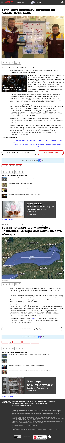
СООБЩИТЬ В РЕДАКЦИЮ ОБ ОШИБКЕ (21, 405)
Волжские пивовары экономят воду (26, 146)
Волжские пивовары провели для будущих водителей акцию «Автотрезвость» (29, 188)
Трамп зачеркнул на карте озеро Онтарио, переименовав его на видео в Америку (30, 370)
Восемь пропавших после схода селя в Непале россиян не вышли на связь (28, 359)
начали (49, 305)
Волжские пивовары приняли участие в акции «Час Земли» (24, 194)
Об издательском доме (41, 401)
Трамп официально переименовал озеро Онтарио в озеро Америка (27, 365)
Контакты (15, 401)
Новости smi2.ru (7, 220)
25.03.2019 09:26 (6, 7)
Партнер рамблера (27, 436)
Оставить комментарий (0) (51, 152)
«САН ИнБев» (5, 58)
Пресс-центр (51, 401)
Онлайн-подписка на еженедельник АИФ (36, 403)
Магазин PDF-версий (17, 403)
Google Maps (5, 280)
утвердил (34, 318)
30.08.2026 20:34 (6, 225)
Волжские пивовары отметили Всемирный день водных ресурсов (37, 144)
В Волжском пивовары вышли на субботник (20, 183)
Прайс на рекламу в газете (26, 401)
